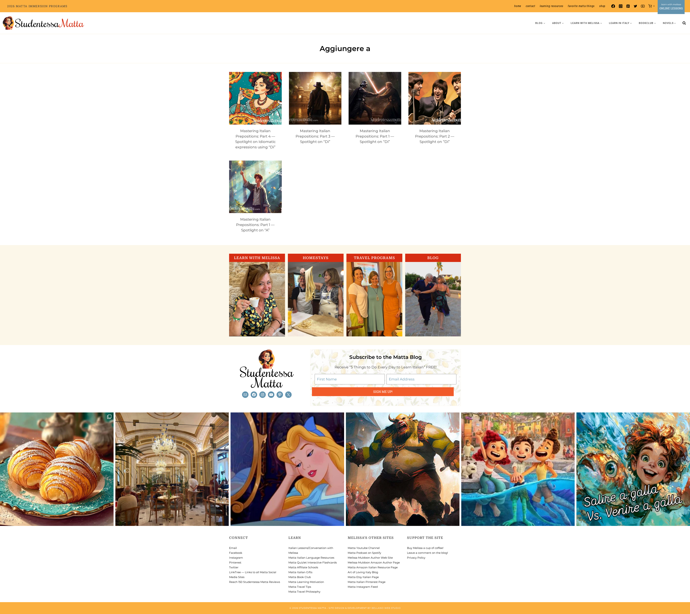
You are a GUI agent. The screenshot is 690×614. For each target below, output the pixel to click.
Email (233, 548)
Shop (602, 6)
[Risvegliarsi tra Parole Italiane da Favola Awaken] (287, 469)
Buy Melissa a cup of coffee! (425, 548)
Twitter (233, 567)
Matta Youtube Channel (364, 548)
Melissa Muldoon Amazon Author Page (374, 562)
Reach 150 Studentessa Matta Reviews (254, 582)
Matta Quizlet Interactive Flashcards (312, 562)
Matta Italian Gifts (300, 572)
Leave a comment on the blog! (427, 552)
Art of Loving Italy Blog (363, 572)
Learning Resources (551, 6)
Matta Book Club (299, 577)
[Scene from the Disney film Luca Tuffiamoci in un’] (518, 469)
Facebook (235, 552)
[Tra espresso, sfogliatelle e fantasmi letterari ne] (172, 469)
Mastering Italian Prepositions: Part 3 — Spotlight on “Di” (315, 136)
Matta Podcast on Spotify (364, 552)
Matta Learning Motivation (306, 582)
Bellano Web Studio (386, 608)
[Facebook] (613, 6)
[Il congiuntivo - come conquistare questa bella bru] (402, 469)
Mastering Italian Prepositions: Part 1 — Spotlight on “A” (255, 224)
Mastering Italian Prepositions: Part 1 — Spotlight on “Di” (375, 136)
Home (517, 6)
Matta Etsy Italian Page (363, 577)
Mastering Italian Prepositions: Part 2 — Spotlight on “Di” (434, 136)
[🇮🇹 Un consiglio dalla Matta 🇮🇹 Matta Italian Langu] (633, 469)
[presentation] (255, 98)
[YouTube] (643, 6)
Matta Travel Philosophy (304, 591)
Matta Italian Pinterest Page (366, 582)
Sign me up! (382, 391)
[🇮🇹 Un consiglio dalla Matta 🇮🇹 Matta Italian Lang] (57, 469)
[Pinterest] (628, 6)
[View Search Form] (684, 23)
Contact (530, 6)
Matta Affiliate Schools (303, 567)
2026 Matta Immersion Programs (37, 6)
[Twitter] (635, 6)
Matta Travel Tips (299, 586)
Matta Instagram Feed (363, 586)
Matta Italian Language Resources (311, 557)
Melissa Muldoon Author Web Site (370, 557)
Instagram (236, 557)
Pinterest (235, 562)
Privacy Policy (416, 557)
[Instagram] (620, 6)
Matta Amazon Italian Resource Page (373, 567)
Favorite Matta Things (581, 6)
